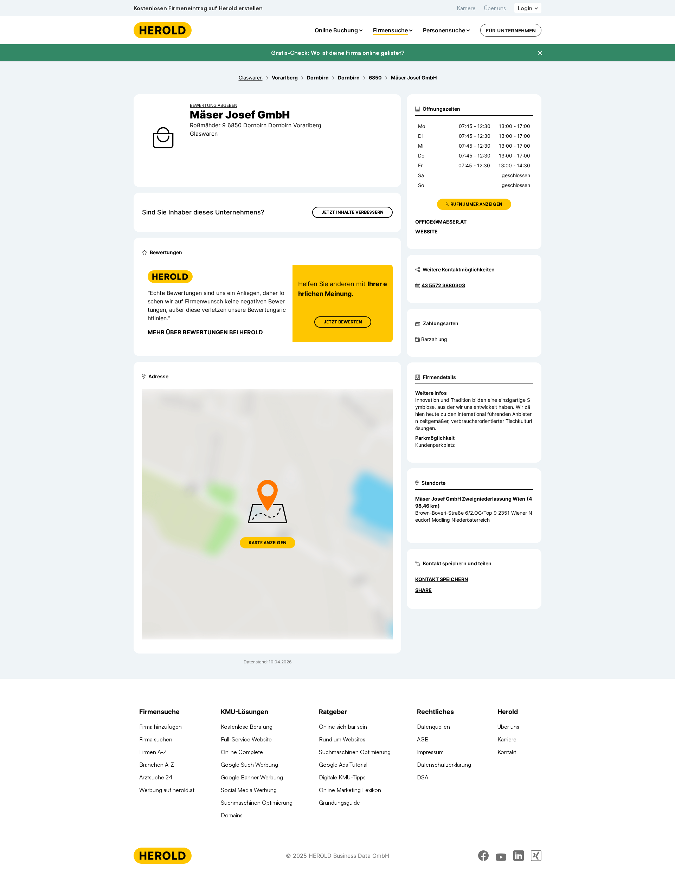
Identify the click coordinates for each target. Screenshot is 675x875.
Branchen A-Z (156, 764)
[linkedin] (518, 855)
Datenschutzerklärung (444, 764)
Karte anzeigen (268, 542)
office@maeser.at (441, 222)
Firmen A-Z (153, 751)
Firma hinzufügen (160, 726)
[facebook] (483, 855)
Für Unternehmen (511, 30)
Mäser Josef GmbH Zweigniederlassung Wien (470, 499)
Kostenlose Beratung (246, 726)
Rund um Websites (342, 739)
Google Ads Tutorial (343, 764)
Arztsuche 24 (155, 777)
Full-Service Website (246, 739)
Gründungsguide (339, 802)
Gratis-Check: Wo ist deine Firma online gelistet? (337, 52)
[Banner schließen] (540, 53)
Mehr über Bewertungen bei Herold (205, 332)
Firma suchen (155, 739)
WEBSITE (426, 231)
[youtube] (501, 855)
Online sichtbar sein (343, 726)
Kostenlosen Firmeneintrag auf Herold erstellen (198, 8)
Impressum (430, 751)
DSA (422, 777)
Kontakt (506, 751)
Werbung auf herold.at (166, 789)
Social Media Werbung (249, 789)
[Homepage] (163, 30)
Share (423, 590)
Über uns (495, 8)
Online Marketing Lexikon (350, 789)
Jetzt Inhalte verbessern (352, 212)
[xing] (536, 855)
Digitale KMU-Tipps (342, 777)
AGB (423, 739)
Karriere (466, 8)
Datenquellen (433, 726)
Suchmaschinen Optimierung (256, 802)
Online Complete (242, 751)
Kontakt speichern (441, 579)
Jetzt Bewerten (342, 321)
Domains (232, 815)
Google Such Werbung (249, 764)
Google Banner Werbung (252, 777)
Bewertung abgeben (213, 105)
